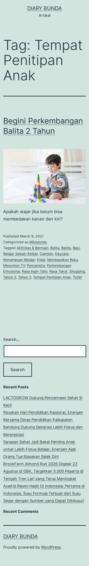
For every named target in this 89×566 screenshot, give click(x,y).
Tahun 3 (24, 277)
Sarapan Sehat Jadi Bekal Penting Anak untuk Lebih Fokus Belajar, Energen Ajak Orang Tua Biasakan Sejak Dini (39, 449)
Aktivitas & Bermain (32, 248)
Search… (11, 339)
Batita (66, 248)
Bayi (76, 248)
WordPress (51, 547)
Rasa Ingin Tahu (35, 271)
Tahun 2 (9, 277)
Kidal (41, 259)
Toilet (77, 277)
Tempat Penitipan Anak (52, 277)
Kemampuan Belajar (19, 259)
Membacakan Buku (62, 259)
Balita (54, 248)
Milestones (38, 242)
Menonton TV (14, 265)
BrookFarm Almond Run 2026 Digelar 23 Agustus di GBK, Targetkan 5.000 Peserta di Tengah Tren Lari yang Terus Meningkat (43, 471)
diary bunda (44, 8)
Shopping (77, 271)
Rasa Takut (58, 271)
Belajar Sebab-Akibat (20, 253)
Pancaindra (36, 265)
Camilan (46, 253)
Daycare (61, 253)
